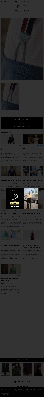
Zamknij (41, 188)
